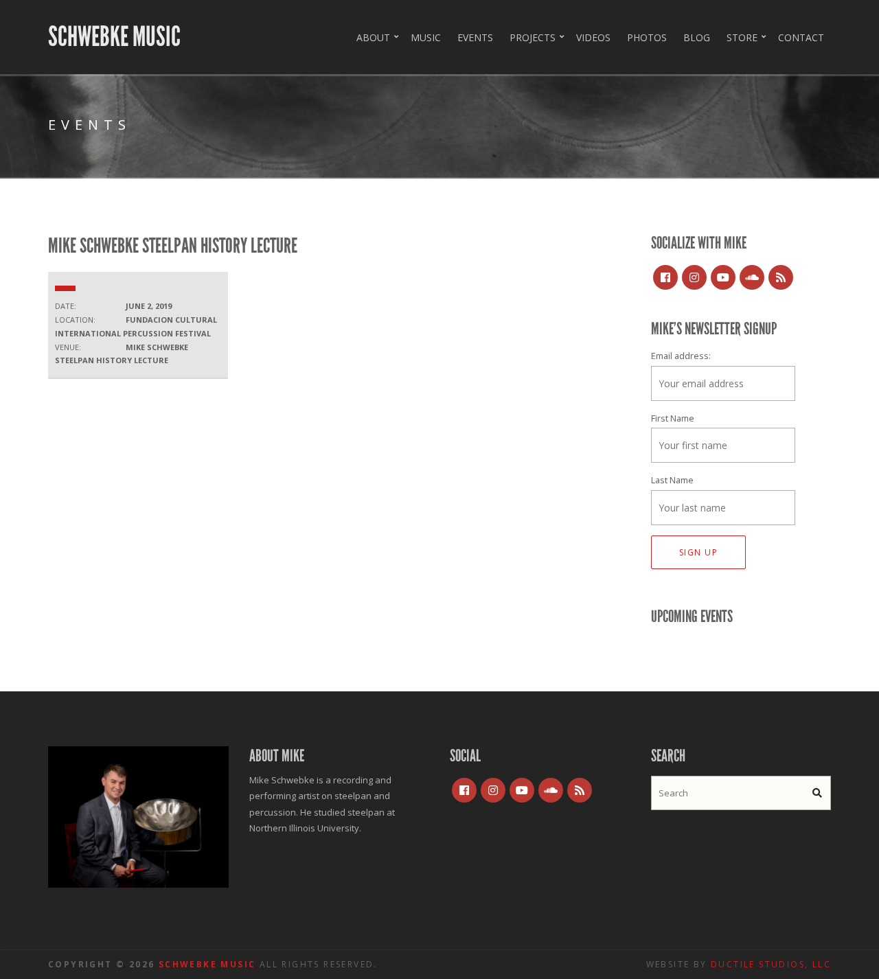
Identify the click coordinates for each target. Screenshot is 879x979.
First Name (672, 418)
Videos (593, 37)
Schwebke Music (114, 37)
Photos (647, 37)
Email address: (681, 356)
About (373, 37)
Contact (801, 37)
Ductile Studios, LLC (771, 964)
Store (742, 37)
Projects (533, 37)
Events (475, 37)
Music (426, 37)
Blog (696, 37)
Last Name (672, 480)
